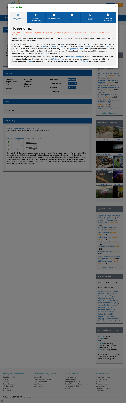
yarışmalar (53, 46)
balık (61, 46)
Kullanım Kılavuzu (78, 49)
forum (33, 46)
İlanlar (85, 61)
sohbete (106, 46)
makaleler (43, 46)
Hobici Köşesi (59, 59)
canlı (79, 46)
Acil (31, 61)
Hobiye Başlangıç (75, 57)
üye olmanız (44, 53)
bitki (67, 46)
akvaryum (87, 46)
